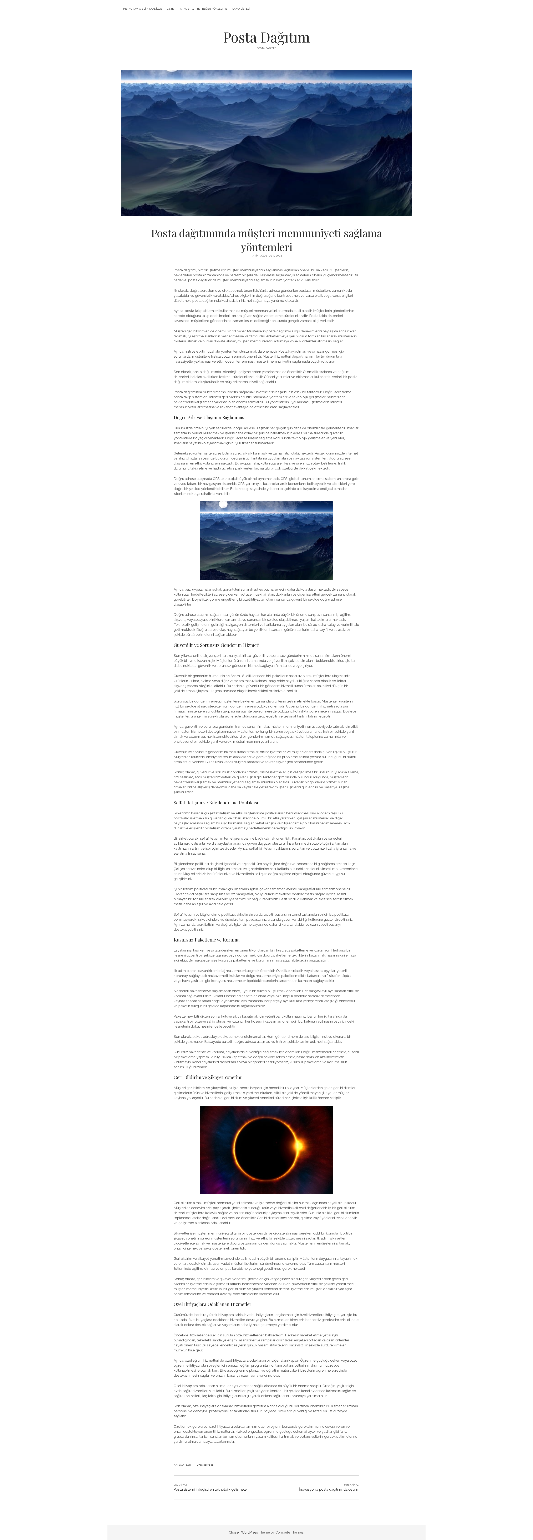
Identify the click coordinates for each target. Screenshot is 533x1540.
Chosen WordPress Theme (249, 1532)
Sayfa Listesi (241, 8)
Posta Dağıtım (266, 37)
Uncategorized (205, 1464)
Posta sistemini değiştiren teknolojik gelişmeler (211, 1489)
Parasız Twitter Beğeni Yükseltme (203, 8)
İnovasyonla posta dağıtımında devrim (329, 1489)
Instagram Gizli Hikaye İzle (142, 8)
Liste (170, 8)
